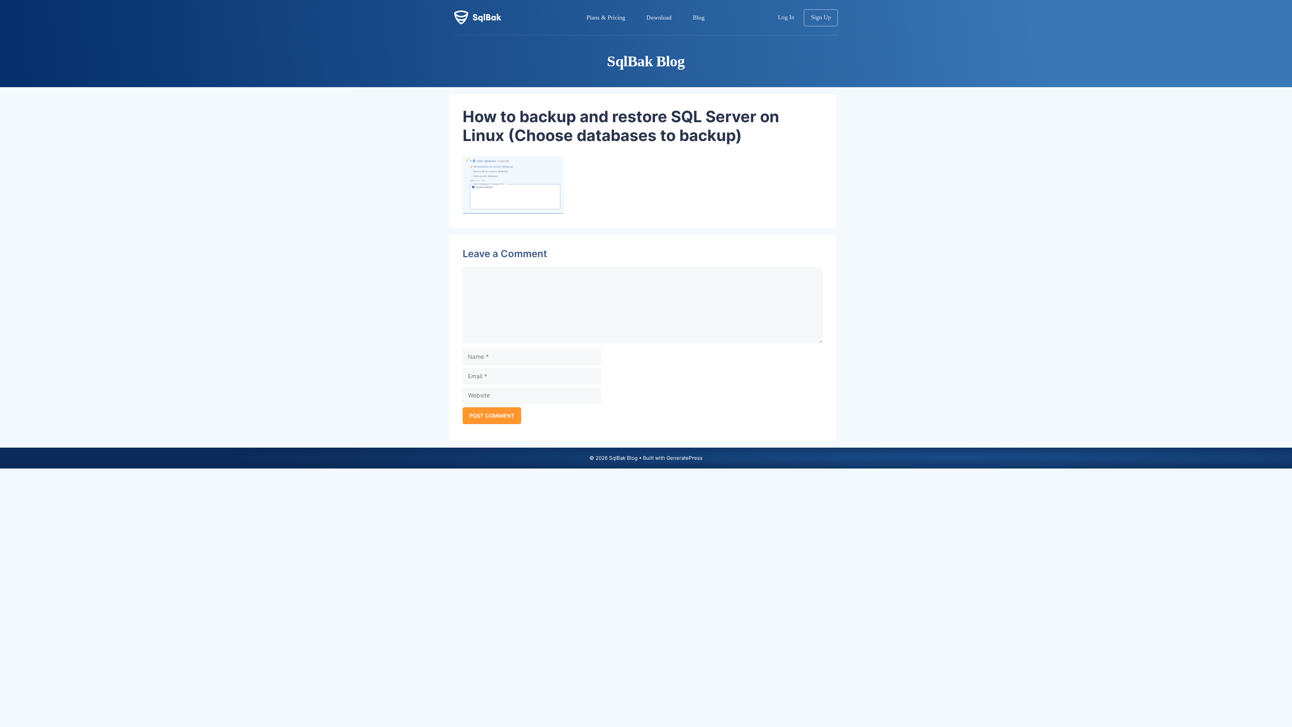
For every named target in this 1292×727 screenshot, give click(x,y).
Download (659, 17)
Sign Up (821, 17)
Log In (786, 17)
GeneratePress (685, 458)
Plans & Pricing (605, 17)
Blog (699, 17)
